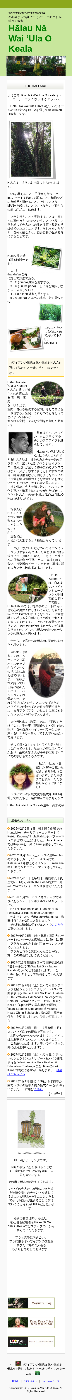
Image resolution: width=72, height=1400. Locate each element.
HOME (15, 1381)
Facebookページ (50, 1381)
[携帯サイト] (55, 1093)
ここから (58, 924)
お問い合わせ (30, 1381)
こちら (38, 1089)
